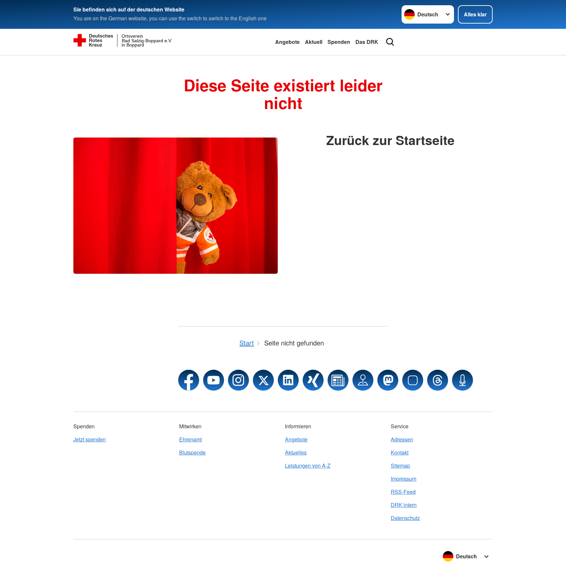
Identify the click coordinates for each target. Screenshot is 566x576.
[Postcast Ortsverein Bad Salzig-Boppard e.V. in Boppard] (462, 380)
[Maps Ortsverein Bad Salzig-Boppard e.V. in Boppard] (362, 380)
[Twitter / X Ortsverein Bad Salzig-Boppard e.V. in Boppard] (263, 380)
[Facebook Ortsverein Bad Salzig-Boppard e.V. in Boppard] (188, 380)
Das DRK (366, 42)
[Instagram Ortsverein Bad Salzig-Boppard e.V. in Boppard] (238, 380)
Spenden (339, 42)
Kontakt (399, 452)
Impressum (403, 478)
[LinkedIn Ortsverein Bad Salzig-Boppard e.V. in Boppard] (288, 380)
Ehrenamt (190, 439)
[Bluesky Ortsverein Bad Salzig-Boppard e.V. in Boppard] (412, 380)
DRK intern (404, 505)
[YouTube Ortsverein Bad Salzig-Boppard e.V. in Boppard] (213, 380)
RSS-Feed (403, 491)
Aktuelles (296, 452)
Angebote (287, 42)
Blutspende (192, 452)
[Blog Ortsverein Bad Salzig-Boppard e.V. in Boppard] (338, 380)
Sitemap (400, 465)
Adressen (402, 439)
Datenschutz (405, 518)
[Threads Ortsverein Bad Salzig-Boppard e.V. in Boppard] (437, 380)
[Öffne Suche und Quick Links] (390, 42)
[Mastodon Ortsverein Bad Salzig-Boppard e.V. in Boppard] (387, 380)
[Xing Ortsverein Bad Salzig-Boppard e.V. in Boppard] (313, 380)
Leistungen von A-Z (307, 465)
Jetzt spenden (89, 439)
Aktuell (313, 42)
